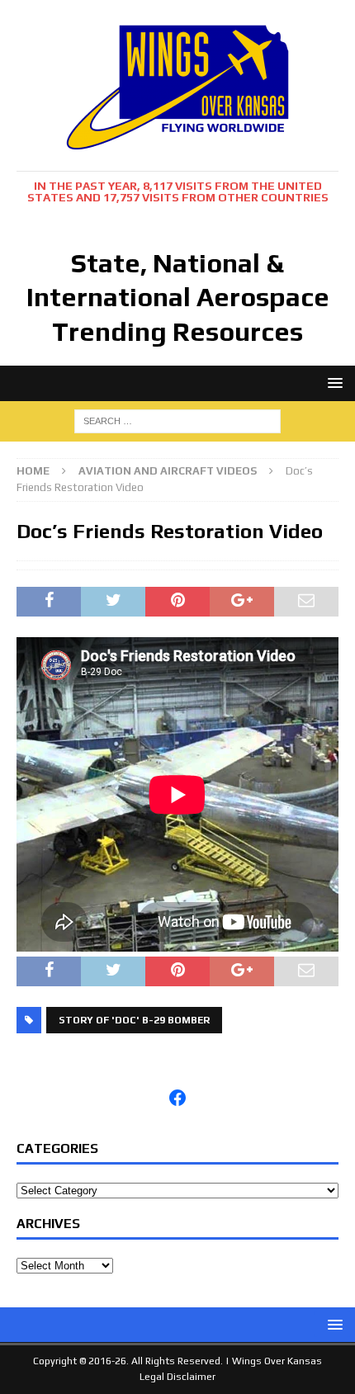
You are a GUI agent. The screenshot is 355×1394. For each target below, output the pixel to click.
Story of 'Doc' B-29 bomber (134, 1020)
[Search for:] (177, 419)
